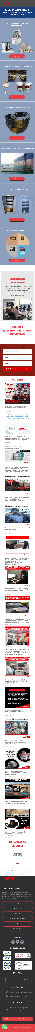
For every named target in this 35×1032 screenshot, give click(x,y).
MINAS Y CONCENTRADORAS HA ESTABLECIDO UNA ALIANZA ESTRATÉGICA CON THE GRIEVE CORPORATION (17, 469)
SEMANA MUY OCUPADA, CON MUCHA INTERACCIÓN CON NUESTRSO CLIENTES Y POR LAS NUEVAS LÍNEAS (17, 652)
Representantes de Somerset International (17, 528)
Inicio (17, 903)
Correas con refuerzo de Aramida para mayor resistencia (15, 833)
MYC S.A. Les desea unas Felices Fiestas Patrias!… (15, 407)
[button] (6, 871)
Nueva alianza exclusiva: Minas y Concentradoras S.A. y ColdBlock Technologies (17, 438)
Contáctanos (17, 928)
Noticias (17, 923)
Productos (17, 913)
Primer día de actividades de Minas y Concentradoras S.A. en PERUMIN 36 (17, 681)
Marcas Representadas (17, 918)
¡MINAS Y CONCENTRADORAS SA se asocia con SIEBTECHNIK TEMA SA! (17, 499)
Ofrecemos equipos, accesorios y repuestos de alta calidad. (16, 742)
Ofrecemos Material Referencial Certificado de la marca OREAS (17, 772)
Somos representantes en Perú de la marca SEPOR (16, 802)
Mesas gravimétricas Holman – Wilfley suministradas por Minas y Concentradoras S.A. (17, 620)
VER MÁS (16, 56)
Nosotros (17, 908)
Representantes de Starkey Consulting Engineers (16, 589)
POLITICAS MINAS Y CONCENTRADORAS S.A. (15, 711)
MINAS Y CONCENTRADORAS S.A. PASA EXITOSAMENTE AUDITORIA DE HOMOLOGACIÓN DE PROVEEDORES (17, 561)
